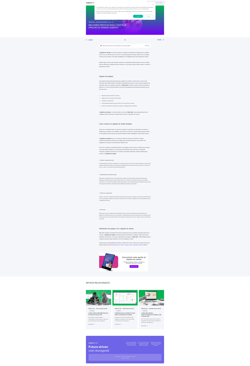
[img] (146, 46)
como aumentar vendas (135, 245)
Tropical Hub (92, 22)
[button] (101, 45)
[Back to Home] (91, 3)
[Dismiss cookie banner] (153, 5)
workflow (144, 245)
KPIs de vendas (125, 245)
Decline (148, 16)
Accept (138, 16)
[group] (125, 46)
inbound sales (116, 245)
